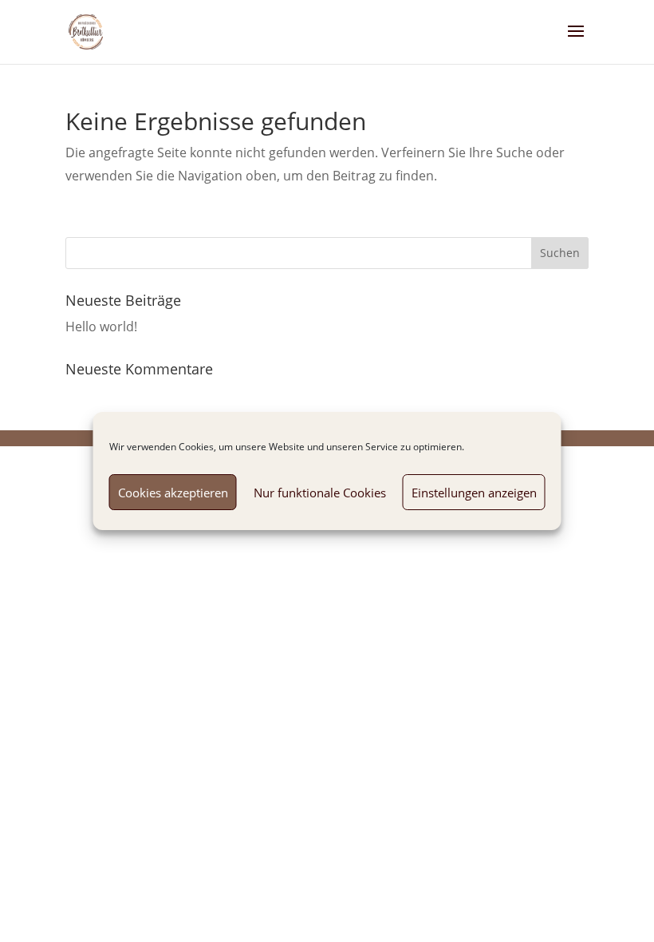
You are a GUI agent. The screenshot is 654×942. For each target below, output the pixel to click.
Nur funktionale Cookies (320, 493)
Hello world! (101, 326)
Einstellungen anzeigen (474, 493)
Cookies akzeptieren (173, 493)
